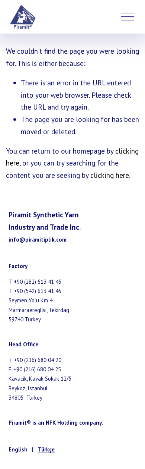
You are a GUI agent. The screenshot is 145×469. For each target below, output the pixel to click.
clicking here (109, 175)
